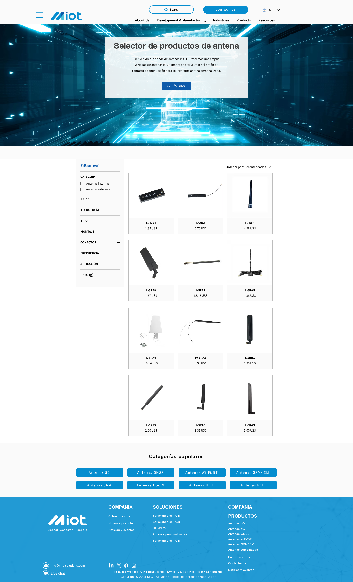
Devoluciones (186, 571)
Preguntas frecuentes (210, 571)
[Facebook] (126, 565)
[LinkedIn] (111, 565)
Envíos (171, 571)
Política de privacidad (125, 571)
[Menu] (39, 15)
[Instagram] (134, 565)
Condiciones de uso (152, 571)
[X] (119, 565)
